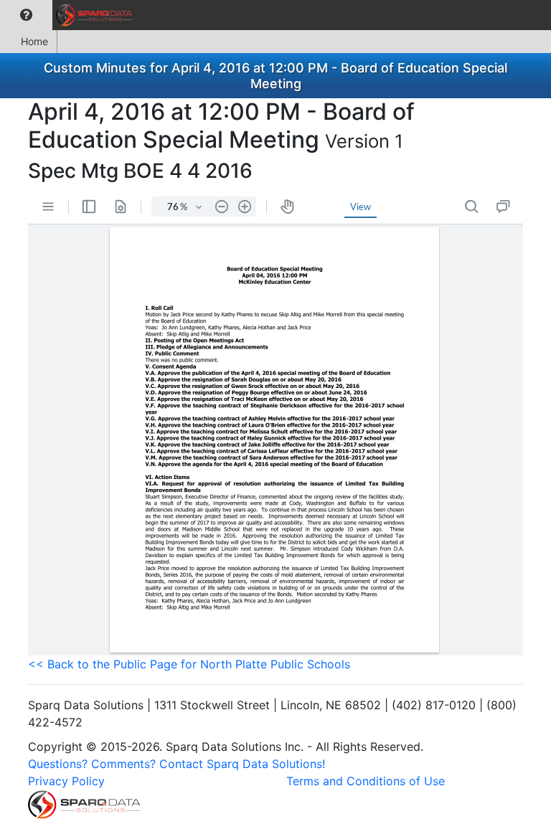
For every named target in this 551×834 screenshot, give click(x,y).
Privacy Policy (66, 781)
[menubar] (69, 15)
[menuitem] (26, 15)
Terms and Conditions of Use (365, 781)
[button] (26, 15)
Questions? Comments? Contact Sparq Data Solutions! (176, 764)
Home (34, 41)
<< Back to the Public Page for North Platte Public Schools (189, 664)
